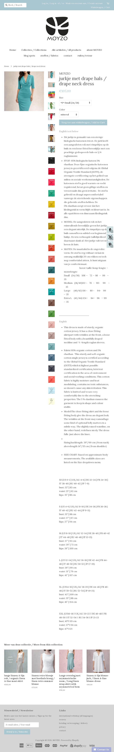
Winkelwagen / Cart (100, 7)
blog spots (29, 55)
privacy (62, 727)
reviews (62, 719)
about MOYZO (94, 50)
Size (61, 97)
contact (68, 55)
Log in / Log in (49, 3)
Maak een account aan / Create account (84, 3)
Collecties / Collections (33, 50)
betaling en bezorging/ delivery (73, 723)
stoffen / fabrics (49, 55)
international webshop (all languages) (76, 716)
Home (12, 50)
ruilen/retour (85, 55)
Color (62, 109)
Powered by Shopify (70, 740)
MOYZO (56, 740)
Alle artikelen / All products (66, 50)
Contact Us (102, 749)
